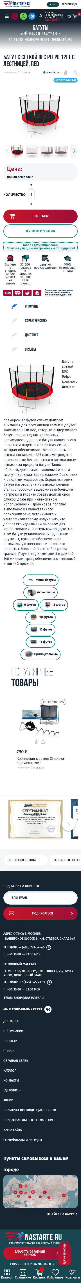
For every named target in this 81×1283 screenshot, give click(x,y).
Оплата (8, 1051)
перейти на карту (60, 1214)
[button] (74, 150)
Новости (10, 1041)
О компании (13, 1031)
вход (52, 4)
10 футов (46, 617)
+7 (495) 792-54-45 (31, 947)
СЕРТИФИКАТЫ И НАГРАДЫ (22, 1140)
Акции (8, 1100)
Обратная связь (15, 1060)
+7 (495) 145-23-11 (32, 982)
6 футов (30, 605)
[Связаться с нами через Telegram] (33, 16)
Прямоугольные (46, 654)
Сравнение (23, 1277)
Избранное (55, 1277)
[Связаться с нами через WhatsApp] (23, 16)
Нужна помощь (64, 1254)
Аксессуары (46, 592)
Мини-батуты (46, 580)
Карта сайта (12, 1130)
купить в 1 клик (40, 231)
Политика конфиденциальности (29, 1110)
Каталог (9, 1070)
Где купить (11, 1090)
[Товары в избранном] (69, 16)
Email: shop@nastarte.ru (24, 998)
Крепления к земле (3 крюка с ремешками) (40, 760)
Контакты (11, 1080)
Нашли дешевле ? (20, 177)
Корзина (39, 1277)
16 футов (45, 642)
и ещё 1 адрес (51, 18)
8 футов (59, 605)
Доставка (10, 1021)
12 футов (46, 629)
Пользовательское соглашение (28, 1120)
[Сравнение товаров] (62, 16)
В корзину (40, 216)
